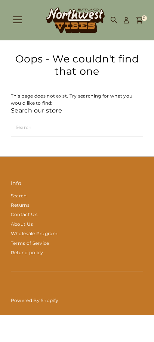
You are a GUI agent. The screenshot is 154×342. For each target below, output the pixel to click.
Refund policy (27, 252)
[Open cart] (139, 20)
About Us (22, 224)
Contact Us (24, 214)
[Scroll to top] (139, 321)
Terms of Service (30, 243)
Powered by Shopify (34, 300)
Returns (20, 205)
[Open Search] (114, 20)
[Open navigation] (17, 20)
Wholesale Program (34, 233)
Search (19, 195)
